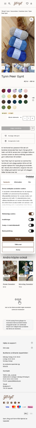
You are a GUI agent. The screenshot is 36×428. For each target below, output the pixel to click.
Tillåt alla (18, 239)
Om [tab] (29, 182)
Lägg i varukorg (15, 128)
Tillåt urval (18, 244)
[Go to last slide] (3, 68)
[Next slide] (33, 68)
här (19, 364)
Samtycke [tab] (6, 182)
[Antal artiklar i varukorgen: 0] (31, 3)
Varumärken (14, 11)
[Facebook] (4, 403)
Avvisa (18, 250)
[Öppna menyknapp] (5, 3)
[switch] (31, 219)
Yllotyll (3, 11)
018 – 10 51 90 (12, 375)
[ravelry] (15, 403)
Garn (8, 11)
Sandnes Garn (23, 11)
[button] (6, 67)
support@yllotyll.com (14, 381)
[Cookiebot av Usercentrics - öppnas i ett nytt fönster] (26, 177)
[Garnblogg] (8, 403)
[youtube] (19, 403)
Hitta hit (5, 366)
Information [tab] (18, 182)
